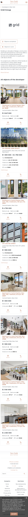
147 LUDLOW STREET (9, 243)
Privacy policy (7, 493)
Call (21, 124)
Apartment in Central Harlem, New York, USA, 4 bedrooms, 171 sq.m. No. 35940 (13, 426)
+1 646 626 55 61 (14, 463)
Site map (7, 495)
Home (7, 484)
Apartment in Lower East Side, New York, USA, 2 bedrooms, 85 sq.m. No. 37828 (13, 338)
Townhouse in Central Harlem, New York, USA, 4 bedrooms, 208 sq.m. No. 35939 (13, 107)
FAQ (7, 486)
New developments (21, 484)
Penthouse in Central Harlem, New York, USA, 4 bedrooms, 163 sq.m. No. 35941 (13, 202)
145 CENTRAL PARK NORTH (10, 148)
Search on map (21, 492)
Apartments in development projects (21, 489)
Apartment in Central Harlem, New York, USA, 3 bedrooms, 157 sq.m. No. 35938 (13, 383)
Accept (14, 514)
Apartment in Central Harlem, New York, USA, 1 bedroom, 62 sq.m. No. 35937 (13, 294)
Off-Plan (21, 486)
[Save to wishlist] (25, 86)
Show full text (5, 72)
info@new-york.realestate (14, 468)
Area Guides (21, 494)
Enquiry (8, 124)
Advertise (7, 488)
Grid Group (4, 170)
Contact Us (7, 490)
